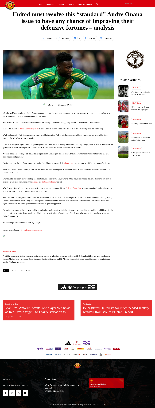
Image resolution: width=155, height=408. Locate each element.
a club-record (68, 163)
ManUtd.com (136, 88)
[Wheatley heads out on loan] (123, 121)
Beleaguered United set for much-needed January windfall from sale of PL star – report (116, 310)
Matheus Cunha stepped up (28, 129)
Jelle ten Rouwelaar (73, 188)
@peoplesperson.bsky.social (31, 230)
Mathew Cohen (9, 251)
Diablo (50, 105)
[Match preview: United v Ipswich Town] (123, 152)
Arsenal (35, 182)
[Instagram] (12, 393)
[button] (96, 4)
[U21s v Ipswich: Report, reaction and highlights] (123, 106)
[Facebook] (5, 393)
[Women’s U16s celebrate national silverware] (123, 137)
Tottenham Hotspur (49, 182)
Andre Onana (25, 270)
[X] (18, 393)
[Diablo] (45, 105)
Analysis (14, 270)
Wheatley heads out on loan (141, 124)
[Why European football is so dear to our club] (123, 91)
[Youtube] (25, 393)
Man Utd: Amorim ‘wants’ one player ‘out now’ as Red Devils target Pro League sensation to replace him (37, 312)
